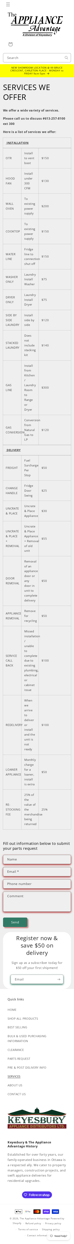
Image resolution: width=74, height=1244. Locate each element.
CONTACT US (17, 1094)
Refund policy (33, 1223)
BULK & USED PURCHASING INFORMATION (27, 1038)
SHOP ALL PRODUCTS (23, 1018)
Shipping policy (51, 1229)
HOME (12, 1010)
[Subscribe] (58, 979)
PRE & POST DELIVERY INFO (27, 1067)
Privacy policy (53, 1223)
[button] (8, 4)
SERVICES (14, 1076)
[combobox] (37, 57)
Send (15, 922)
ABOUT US (15, 1085)
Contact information (39, 1235)
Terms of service (28, 1229)
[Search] (66, 57)
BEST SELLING (17, 1027)
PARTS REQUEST (19, 1059)
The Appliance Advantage (35, 1218)
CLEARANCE (16, 1050)
